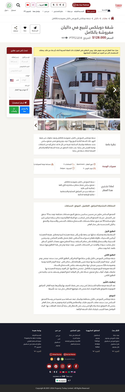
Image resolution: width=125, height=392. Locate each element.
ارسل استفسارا (18, 102)
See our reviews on (62, 376)
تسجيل (13, 10)
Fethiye (97, 341)
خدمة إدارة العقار (75, 344)
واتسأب (14, 111)
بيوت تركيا (116, 335)
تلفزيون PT (27, 11)
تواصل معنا (36, 11)
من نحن (46, 11)
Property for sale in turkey (32, 338)
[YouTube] (28, 5)
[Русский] (71, 372)
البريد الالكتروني (24, 66)
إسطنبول (97, 335)
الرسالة (27, 86)
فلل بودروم (115, 347)
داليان (96, 18)
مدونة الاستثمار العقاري (34, 341)
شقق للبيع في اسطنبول (111, 341)
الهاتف (27, 76)
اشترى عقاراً (91, 11)
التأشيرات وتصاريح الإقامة (72, 341)
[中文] (65, 372)
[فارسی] (63, 372)
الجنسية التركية (79, 11)
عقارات (105, 18)
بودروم (97, 338)
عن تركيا (70, 11)
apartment (80, 164)
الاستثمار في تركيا (74, 335)
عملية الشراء (76, 338)
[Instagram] (33, 5)
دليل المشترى (58, 11)
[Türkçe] (60, 372)
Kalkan (97, 347)
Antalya (97, 344)
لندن (59, 339)
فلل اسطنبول (115, 344)
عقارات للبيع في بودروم (112, 338)
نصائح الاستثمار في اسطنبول (32, 344)
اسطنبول (57, 342)
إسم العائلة (15, 57)
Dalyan (62, 168)
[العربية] (68, 372)
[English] (74, 372)
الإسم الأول (25, 57)
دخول (6, 10)
